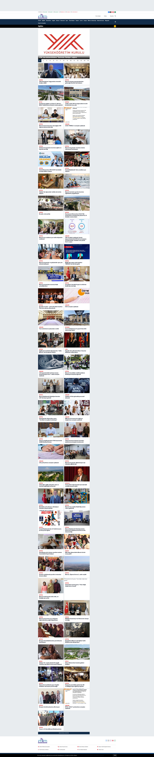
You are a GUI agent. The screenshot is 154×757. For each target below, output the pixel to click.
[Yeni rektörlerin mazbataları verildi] (51, 317)
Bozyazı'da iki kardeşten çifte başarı (49, 707)
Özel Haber (72, 20)
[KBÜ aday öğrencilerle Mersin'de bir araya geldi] (77, 541)
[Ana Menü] (115, 22)
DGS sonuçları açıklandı (71, 306)
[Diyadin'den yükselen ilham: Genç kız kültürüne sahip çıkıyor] (77, 340)
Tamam (115, 755)
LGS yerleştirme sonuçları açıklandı (49, 462)
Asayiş (85, 20)
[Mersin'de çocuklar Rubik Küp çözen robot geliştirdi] (77, 496)
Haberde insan (100, 20)
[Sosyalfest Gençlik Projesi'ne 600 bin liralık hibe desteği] (77, 273)
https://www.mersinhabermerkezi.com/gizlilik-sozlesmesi (90, 755)
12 (77, 60)
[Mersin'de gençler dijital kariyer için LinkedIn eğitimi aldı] (77, 451)
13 (81, 60)
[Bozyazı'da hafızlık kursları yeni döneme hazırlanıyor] (51, 629)
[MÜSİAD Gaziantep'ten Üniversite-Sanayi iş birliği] (77, 607)
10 (70, 60)
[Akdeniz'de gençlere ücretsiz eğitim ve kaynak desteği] (51, 136)
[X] (108, 741)
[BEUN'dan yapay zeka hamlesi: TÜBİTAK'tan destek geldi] (77, 251)
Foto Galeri (98, 16)
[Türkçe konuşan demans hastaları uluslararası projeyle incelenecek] (77, 429)
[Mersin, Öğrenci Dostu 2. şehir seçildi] (77, 563)
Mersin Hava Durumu (63, 746)
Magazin (107, 20)
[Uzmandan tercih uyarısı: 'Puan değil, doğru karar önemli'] (77, 579)
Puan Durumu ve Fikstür (43, 749)
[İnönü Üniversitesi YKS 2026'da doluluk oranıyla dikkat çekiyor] (51, 159)
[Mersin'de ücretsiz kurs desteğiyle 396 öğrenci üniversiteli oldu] (51, 114)
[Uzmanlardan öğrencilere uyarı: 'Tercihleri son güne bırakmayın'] (51, 407)
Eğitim (43, 20)
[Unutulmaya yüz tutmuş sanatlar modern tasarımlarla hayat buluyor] (51, 541)
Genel (39, 20)
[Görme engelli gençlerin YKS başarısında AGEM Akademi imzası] (51, 429)
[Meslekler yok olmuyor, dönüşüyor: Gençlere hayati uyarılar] (51, 496)
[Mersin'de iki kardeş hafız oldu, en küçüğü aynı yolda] (51, 585)
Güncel (57, 20)
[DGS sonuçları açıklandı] (77, 295)
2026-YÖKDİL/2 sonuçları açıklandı (75, 125)
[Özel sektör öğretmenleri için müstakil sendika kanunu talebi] (77, 473)
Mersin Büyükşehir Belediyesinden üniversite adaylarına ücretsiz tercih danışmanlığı (75, 530)
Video (105, 16)
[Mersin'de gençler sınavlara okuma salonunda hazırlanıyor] (77, 136)
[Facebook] (106, 741)
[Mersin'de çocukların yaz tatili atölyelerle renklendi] (51, 226)
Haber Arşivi (101, 749)
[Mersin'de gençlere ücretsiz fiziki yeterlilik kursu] (51, 273)
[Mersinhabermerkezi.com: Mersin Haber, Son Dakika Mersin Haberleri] (42, 16)
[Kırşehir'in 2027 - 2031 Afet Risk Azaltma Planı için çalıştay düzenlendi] (51, 295)
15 (88, 60)
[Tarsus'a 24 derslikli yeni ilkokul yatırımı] (51, 718)
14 (84, 60)
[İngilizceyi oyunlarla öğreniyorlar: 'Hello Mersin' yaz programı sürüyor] (51, 340)
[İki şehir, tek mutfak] (51, 203)
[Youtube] (113, 741)
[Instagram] (111, 741)
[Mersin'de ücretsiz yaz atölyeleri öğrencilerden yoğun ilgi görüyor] (51, 607)
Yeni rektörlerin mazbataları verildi (49, 328)
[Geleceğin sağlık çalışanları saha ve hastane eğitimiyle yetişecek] (51, 473)
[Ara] (115, 16)
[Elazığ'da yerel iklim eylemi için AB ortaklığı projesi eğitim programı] (77, 674)
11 (74, 60)
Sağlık (53, 20)
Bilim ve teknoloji (92, 20)
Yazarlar (112, 16)
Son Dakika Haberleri (83, 749)
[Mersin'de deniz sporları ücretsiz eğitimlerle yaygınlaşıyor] (77, 181)
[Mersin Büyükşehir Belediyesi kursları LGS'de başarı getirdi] (51, 385)
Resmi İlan (48, 20)
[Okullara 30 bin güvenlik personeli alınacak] (77, 385)
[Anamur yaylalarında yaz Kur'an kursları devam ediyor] (51, 563)
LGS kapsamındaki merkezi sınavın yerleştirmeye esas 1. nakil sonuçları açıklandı (49, 374)
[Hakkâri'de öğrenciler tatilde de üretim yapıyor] (51, 181)
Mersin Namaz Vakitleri (83, 746)
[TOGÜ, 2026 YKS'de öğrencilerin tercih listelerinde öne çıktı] (77, 92)
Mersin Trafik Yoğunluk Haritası (105, 746)
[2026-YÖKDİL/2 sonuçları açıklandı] (77, 114)
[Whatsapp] (115, 741)
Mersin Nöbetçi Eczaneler (45, 746)
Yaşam (77, 20)
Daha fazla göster (64, 733)
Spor (67, 20)
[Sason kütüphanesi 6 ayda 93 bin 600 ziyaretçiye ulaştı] (77, 317)
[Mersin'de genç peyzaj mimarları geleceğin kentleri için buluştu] (77, 70)
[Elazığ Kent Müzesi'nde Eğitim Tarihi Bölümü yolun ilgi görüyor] (77, 629)
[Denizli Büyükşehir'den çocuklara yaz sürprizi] (77, 159)
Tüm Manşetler (62, 749)
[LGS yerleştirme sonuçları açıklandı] (51, 451)
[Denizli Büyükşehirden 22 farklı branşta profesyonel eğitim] (51, 518)
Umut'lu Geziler (42, 23)
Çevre (81, 20)
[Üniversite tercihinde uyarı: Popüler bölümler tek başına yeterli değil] (51, 674)
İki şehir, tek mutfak (44, 214)
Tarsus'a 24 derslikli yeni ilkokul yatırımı (50, 729)
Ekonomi (62, 20)
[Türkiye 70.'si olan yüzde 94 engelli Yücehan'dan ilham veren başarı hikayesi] (51, 651)
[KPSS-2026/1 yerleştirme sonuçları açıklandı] (77, 696)
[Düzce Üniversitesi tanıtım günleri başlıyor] (77, 651)
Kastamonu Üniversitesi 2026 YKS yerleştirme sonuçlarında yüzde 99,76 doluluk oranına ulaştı (76, 215)
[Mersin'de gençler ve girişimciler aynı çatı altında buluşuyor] (51, 251)
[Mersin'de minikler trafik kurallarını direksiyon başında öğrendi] (77, 362)
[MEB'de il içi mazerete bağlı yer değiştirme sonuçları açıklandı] (77, 407)
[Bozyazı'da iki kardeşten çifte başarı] (51, 696)
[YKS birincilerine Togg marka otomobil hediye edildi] (51, 70)
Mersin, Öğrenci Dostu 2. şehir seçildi (75, 574)
